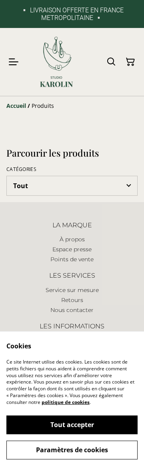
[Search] (111, 62)
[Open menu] (13, 62)
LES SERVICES (72, 275)
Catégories (21, 169)
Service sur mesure (72, 290)
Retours (72, 300)
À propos (72, 239)
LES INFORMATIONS (72, 326)
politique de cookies (66, 402)
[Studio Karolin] (56, 62)
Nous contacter (72, 310)
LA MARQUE (72, 225)
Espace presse (72, 249)
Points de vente (72, 259)
